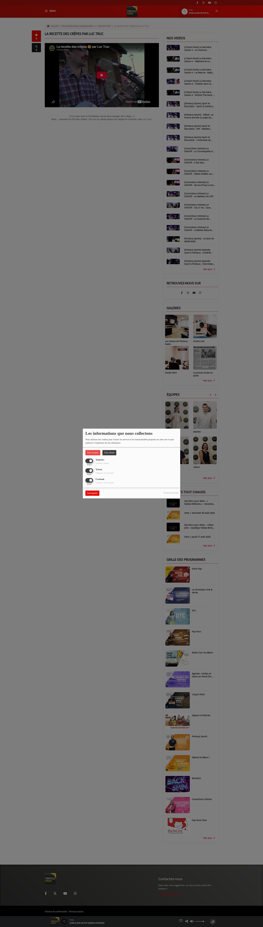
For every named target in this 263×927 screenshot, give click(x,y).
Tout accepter (93, 452)
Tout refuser (109, 452)
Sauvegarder (92, 493)
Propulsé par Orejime (171, 493)
